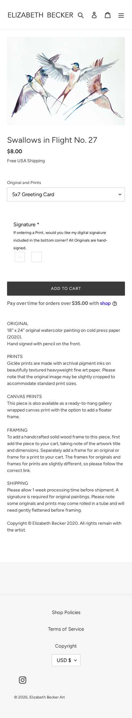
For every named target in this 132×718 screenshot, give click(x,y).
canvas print (38, 410)
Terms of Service (66, 629)
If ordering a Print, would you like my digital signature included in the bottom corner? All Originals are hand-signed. (60, 240)
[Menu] (121, 15)
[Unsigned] (37, 257)
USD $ (64, 660)
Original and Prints (24, 182)
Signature (60, 235)
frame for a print (23, 457)
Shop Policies (66, 612)
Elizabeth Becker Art (47, 697)
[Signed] (20, 257)
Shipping (36, 161)
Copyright (66, 646)
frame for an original (94, 450)
